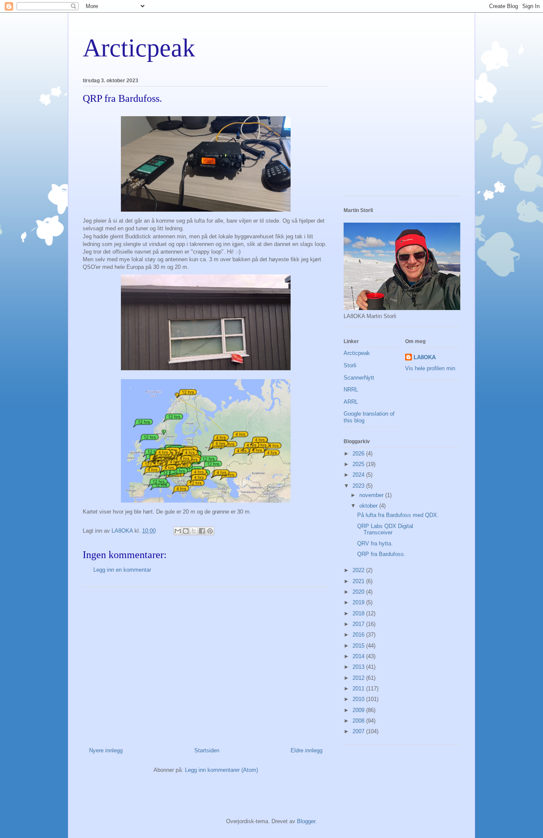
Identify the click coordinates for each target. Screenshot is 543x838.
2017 (359, 624)
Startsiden (206, 750)
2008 (359, 721)
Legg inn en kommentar (122, 570)
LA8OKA (425, 357)
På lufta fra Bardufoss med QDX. (398, 515)
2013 (359, 667)
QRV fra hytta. (375, 543)
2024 (359, 475)
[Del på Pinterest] (210, 531)
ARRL (351, 402)
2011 (359, 688)
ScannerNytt (359, 377)
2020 (359, 592)
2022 (359, 570)
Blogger (306, 821)
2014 (359, 656)
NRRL (351, 389)
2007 (359, 731)
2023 (359, 486)
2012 (359, 678)
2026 (359, 453)
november (372, 495)
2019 (359, 602)
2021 (359, 581)
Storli (350, 365)
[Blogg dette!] (186, 531)
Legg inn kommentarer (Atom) (221, 770)
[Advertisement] (205, 664)
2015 (359, 645)
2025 (359, 464)
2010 (359, 699)
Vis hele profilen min (430, 368)
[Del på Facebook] (202, 531)
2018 (359, 613)
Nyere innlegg (106, 750)
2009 (359, 710)
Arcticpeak (139, 48)
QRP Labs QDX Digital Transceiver (385, 529)
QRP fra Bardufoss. (381, 554)
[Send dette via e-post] (178, 531)
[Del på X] (194, 531)
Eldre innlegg (306, 750)
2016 (359, 634)
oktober (369, 506)
